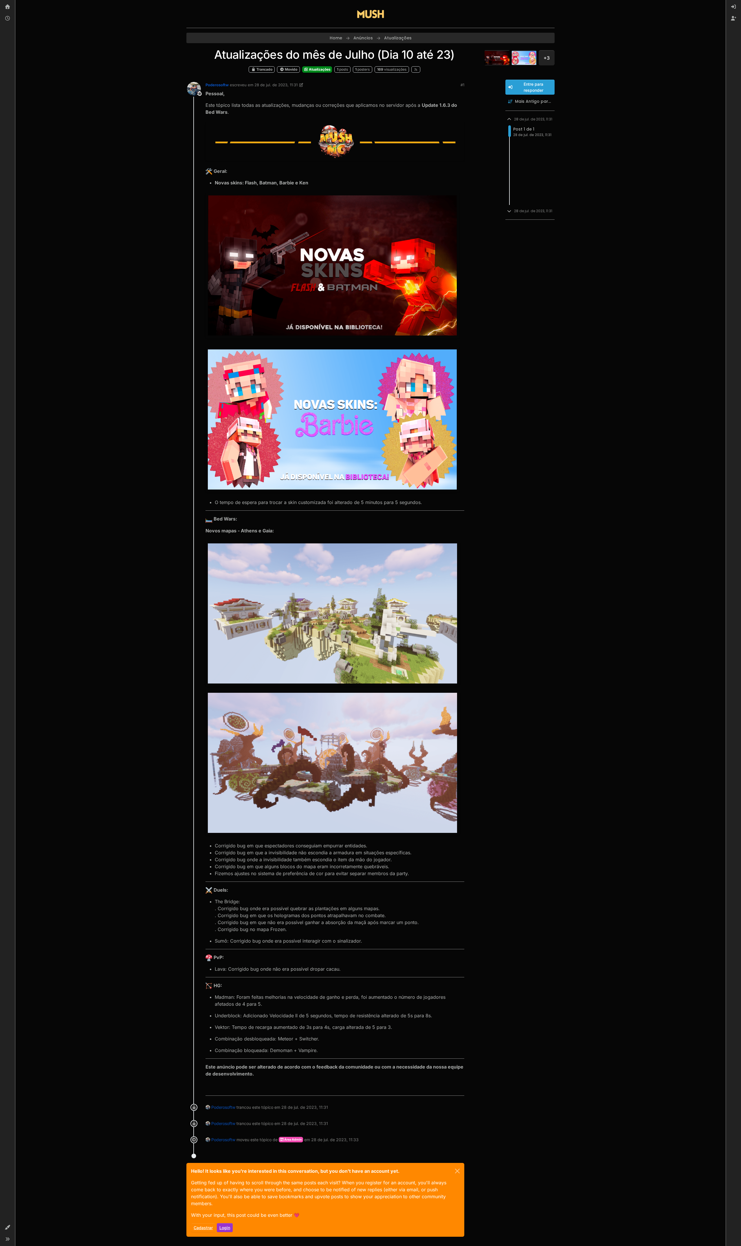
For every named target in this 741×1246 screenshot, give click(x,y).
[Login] (733, 7)
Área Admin (293, 1139)
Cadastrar (203, 1227)
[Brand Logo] (370, 14)
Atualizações (319, 69)
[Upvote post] (439, 1088)
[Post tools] (459, 1088)
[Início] (7, 7)
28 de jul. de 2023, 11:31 (276, 85)
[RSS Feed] (415, 69)
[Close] (457, 1171)
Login (224, 1227)
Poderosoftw (217, 85)
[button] (7, 1227)
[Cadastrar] (733, 18)
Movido (290, 69)
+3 (547, 58)
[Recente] (7, 18)
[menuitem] (733, 7)
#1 (462, 85)
